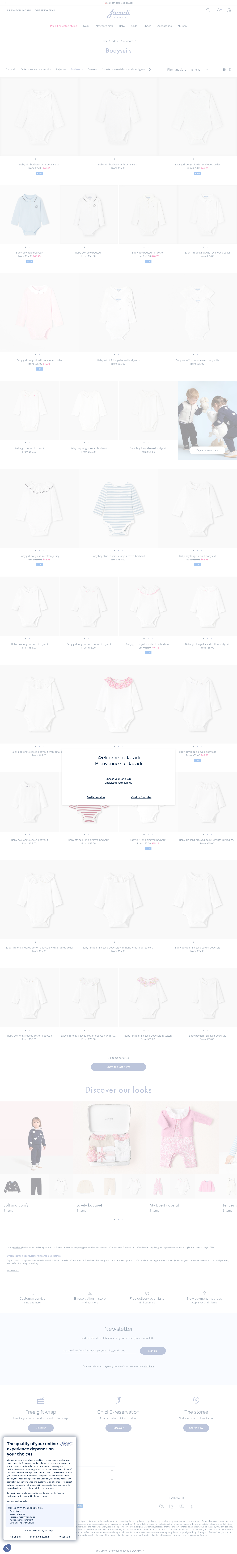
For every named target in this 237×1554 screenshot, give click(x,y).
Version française (141, 797)
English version (96, 797)
